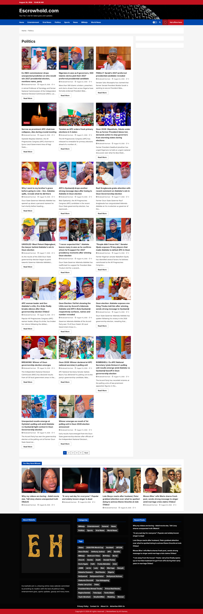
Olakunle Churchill (85, 580)
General (105, 526)
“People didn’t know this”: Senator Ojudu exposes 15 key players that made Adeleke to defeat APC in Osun (113, 247)
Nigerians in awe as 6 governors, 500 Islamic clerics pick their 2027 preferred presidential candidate (76, 76)
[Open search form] (160, 22)
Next (86, 453)
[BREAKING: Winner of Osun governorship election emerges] (39, 347)
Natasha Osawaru (85, 572)
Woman (121, 597)
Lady (96, 568)
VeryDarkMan (99, 597)
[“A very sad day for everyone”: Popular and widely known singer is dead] (81, 480)
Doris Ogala (83, 564)
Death (98, 560)
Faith (93, 564)
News (75, 22)
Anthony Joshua (98, 552)
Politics (58, 22)
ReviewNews (111, 611)
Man (102, 568)
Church (81, 560)
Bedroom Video (94, 556)
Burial (115, 556)
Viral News (47, 22)
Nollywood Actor (97, 576)
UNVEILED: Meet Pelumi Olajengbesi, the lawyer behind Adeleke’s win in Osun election (39, 247)
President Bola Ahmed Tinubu (90, 589)
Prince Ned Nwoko (112, 589)
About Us (104, 606)
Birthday (106, 556)
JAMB (80, 568)
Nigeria (111, 572)
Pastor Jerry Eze (85, 584)
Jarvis (88, 568)
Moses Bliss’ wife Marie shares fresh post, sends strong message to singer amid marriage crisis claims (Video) (160, 499)
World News (96, 22)
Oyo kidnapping (102, 580)
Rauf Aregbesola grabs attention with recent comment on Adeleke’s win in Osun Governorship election (113, 191)
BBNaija (84, 22)
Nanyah (120, 568)
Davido (90, 560)
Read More (28, 98)
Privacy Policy (82, 606)
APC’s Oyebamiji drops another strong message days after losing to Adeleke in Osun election (75, 191)
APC (109, 552)
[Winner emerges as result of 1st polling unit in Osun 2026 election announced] (76, 406)
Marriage (110, 568)
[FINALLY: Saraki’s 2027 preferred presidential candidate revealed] (113, 58)
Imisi (115, 564)
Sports (67, 22)
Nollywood (82, 576)
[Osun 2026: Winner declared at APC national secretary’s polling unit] (76, 347)
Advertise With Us (117, 606)
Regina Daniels (84, 593)
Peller (96, 584)
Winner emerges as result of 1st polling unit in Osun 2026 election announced (74, 424)
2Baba (80, 547)
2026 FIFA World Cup (94, 547)
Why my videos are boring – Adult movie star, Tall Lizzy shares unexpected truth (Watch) (40, 499)
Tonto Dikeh (109, 593)
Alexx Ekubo (83, 552)
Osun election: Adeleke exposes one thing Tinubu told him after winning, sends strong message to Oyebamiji (113, 306)
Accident (109, 547)
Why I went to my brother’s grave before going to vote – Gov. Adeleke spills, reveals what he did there (38, 191)
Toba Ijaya (97, 593)
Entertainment (33, 22)
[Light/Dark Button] (155, 22)
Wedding (111, 597)
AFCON (119, 547)
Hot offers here (176, 22)
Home (21, 22)
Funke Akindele (104, 564)
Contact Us (94, 606)
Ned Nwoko (100, 572)
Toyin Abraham (84, 597)
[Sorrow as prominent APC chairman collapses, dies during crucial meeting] (39, 114)
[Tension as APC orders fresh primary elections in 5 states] (76, 114)
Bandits (117, 552)
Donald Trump (109, 560)
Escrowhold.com (39, 11)
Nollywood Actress (114, 576)
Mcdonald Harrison (29, 85)
